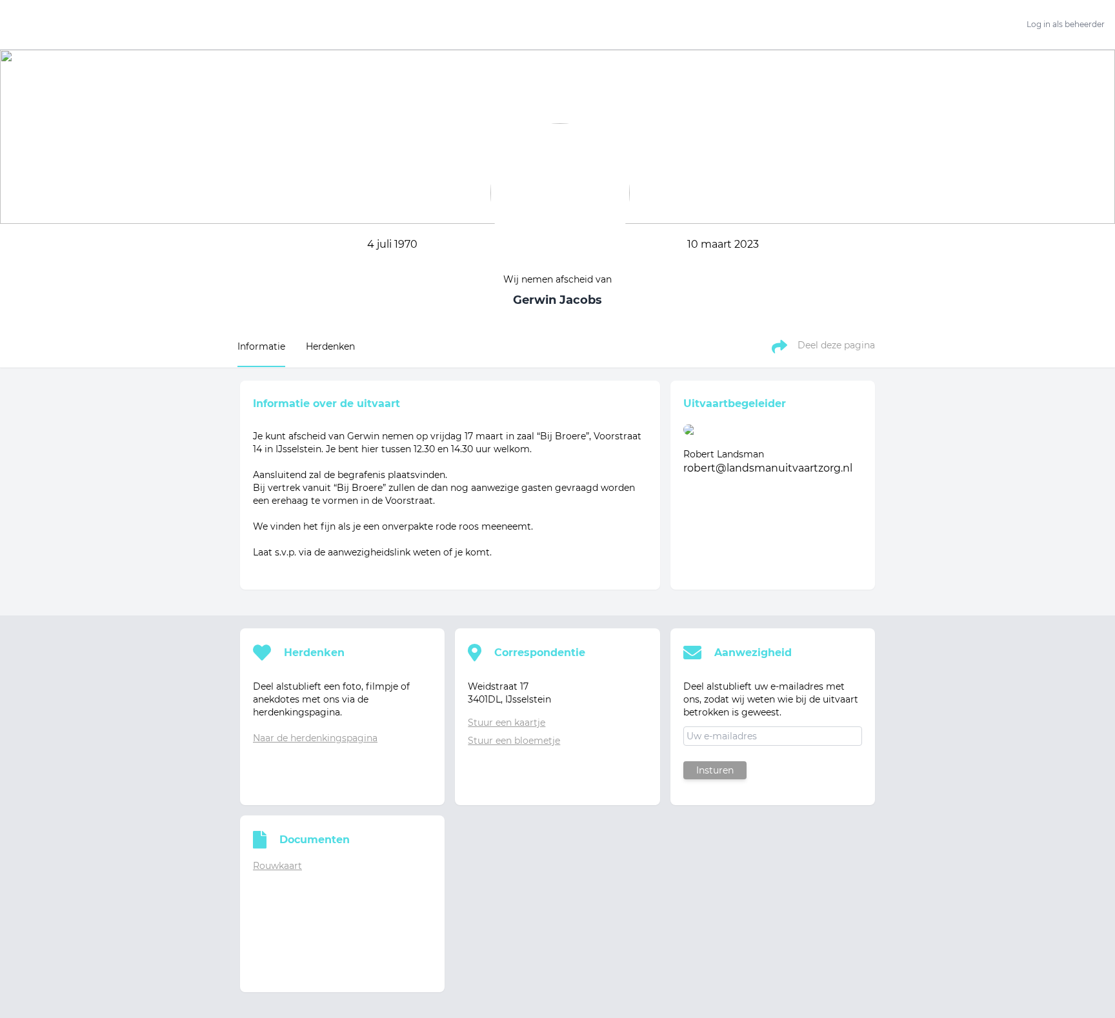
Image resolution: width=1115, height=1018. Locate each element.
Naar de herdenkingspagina (315, 738)
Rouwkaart (277, 866)
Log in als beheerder (1066, 24)
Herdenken (330, 346)
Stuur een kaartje (506, 722)
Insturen (715, 770)
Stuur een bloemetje (514, 740)
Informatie (261, 346)
